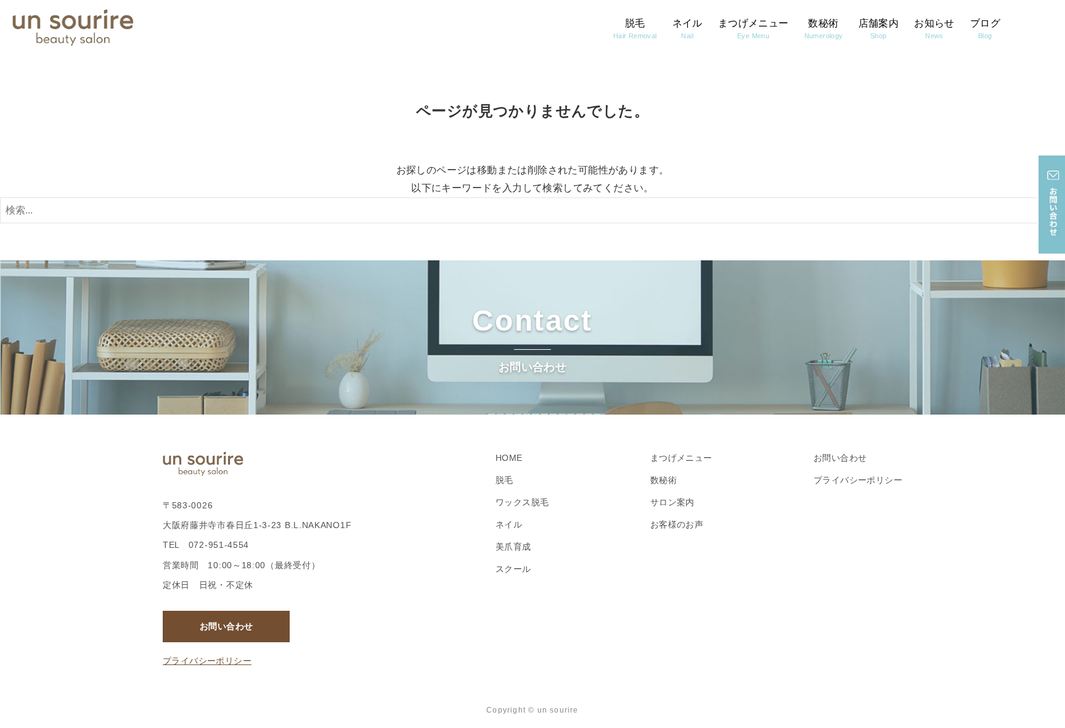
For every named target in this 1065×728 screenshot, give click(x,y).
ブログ (985, 28)
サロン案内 (672, 502)
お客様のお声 (676, 524)
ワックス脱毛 (522, 502)
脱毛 (635, 28)
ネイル (687, 28)
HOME (509, 458)
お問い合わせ (226, 626)
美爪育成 (513, 547)
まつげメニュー (753, 28)
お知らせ (934, 28)
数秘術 (823, 28)
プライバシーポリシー (207, 661)
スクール (513, 569)
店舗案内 (879, 28)
